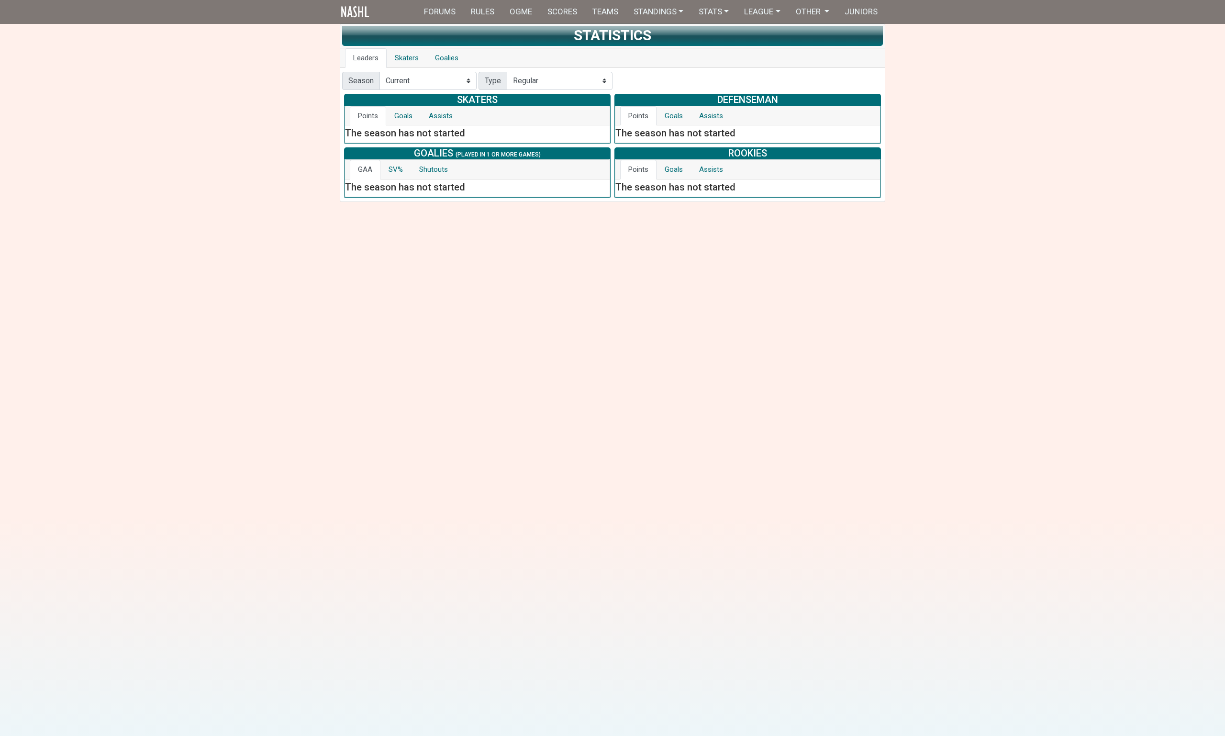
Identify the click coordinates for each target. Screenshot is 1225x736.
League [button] (758, 11)
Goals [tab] (403, 116)
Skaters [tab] (407, 58)
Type (493, 80)
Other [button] (809, 11)
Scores (562, 11)
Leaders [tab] (366, 58)
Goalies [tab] (446, 58)
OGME (521, 11)
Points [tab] (368, 116)
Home (374, 11)
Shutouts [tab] (433, 169)
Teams (605, 11)
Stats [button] (710, 11)
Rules (482, 11)
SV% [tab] (396, 169)
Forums (440, 11)
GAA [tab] (365, 169)
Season (361, 80)
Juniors (861, 11)
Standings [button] (655, 11)
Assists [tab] (441, 116)
